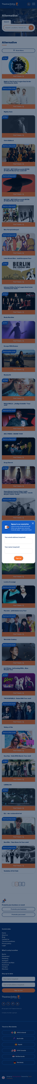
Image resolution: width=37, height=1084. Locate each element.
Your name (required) (12, 547)
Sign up (18, 558)
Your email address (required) (15, 537)
